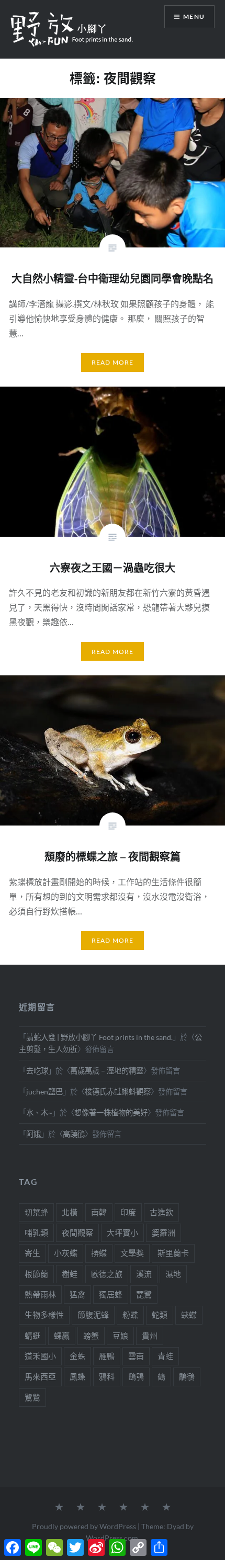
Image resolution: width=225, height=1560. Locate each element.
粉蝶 (130, 1314)
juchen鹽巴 (44, 1091)
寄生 (32, 1253)
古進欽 (161, 1212)
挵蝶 (99, 1253)
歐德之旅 (106, 1274)
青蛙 (165, 1356)
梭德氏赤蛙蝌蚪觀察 (118, 1091)
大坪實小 (122, 1232)
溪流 (144, 1274)
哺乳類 (36, 1232)
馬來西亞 (40, 1376)
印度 (128, 1212)
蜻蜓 (32, 1335)
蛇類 (159, 1314)
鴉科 (107, 1376)
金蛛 (77, 1356)
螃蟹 (91, 1335)
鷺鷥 (32, 1397)
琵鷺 (144, 1294)
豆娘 (120, 1335)
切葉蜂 (36, 1212)
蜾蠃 (62, 1335)
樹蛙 (69, 1274)
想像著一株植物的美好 (111, 1112)
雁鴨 (107, 1356)
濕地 (173, 1274)
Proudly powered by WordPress (84, 1526)
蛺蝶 (189, 1314)
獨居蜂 (110, 1294)
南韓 (99, 1212)
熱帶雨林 (40, 1294)
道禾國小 (40, 1356)
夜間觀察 (77, 1232)
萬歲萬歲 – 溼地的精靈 (106, 1070)
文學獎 (132, 1253)
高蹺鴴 (74, 1133)
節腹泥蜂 (93, 1314)
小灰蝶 (65, 1253)
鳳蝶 (77, 1376)
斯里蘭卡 (173, 1253)
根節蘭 (36, 1274)
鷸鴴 (187, 1376)
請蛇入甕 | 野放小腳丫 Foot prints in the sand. (99, 1037)
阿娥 (33, 1133)
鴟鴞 (136, 1376)
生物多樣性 (44, 1314)
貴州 (150, 1335)
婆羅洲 (163, 1232)
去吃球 (37, 1070)
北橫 (69, 1212)
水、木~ (39, 1112)
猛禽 (77, 1294)
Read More (113, 362)
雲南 (136, 1356)
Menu (194, 16)
